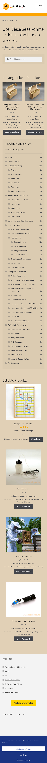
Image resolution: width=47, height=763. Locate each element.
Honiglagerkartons (18, 212)
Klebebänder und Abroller (20, 321)
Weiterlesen (35, 439)
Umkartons (15, 316)
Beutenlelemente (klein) (20, 233)
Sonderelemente (20, 255)
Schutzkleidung (17, 174)
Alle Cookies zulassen (23, 749)
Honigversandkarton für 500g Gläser (24, 304)
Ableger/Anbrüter (20, 250)
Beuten (13, 170)
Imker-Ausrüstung (15, 166)
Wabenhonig (15, 208)
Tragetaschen (16, 295)
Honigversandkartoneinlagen (22, 312)
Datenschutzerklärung (23, 760)
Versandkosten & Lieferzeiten (16, 667)
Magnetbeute (16, 238)
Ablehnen (23, 755)
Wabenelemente (20, 246)
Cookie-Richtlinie (11, 692)
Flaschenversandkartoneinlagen (23, 284)
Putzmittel (15, 187)
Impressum (9, 688)
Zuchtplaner (15, 333)
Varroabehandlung (18, 191)
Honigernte (15, 204)
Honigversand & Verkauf (17, 272)
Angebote (12, 157)
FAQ (6, 675)
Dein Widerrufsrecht (12, 680)
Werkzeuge (15, 178)
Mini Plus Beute (17, 355)
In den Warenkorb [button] (12, 132)
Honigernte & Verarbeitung (18, 195)
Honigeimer (15, 216)
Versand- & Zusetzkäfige (20, 359)
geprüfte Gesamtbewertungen (23, 431)
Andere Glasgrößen (18, 276)
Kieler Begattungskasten (20, 329)
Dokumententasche (18, 299)
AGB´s (7, 671)
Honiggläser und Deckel (20, 200)
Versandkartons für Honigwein (22, 280)
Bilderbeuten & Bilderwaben (21, 259)
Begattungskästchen (19, 350)
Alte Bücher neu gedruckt (20, 229)
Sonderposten (13, 363)
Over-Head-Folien (17, 267)
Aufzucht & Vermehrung (17, 325)
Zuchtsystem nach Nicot (20, 346)
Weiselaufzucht (17, 342)
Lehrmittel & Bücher (15, 225)
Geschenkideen (13, 161)
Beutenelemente (20, 242)
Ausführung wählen (23, 571)
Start (6, 20)
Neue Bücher (15, 263)
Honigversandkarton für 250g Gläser (24, 308)
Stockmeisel (15, 183)
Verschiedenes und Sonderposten (20, 221)
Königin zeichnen (17, 338)
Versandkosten (12, 119)
